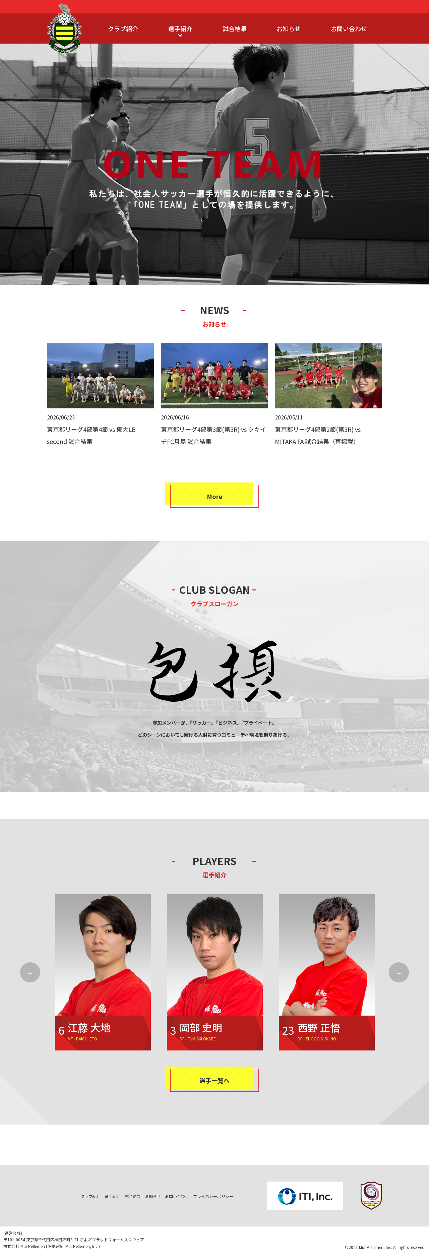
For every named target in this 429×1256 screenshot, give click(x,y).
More (214, 496)
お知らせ (289, 28)
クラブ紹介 (123, 28)
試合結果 (235, 28)
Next (399, 972)
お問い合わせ (349, 28)
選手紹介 (180, 28)
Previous (30, 972)
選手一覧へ (214, 1080)
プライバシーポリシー (213, 1196)
